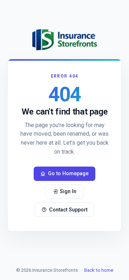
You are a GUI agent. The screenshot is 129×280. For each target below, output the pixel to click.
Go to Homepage (68, 174)
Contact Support (68, 210)
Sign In (68, 191)
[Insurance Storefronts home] (64, 39)
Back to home (98, 270)
